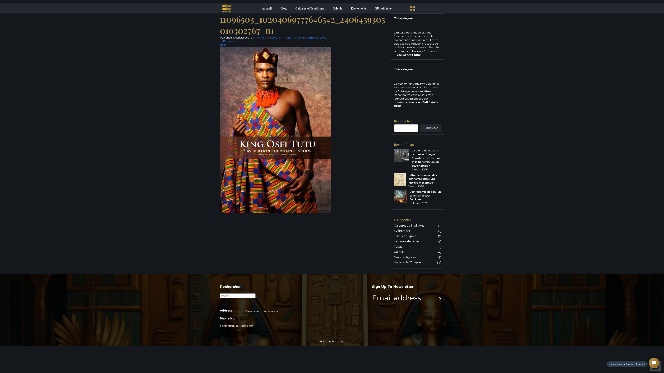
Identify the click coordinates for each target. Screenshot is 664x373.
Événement (402, 230)
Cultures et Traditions (309, 8)
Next (224, 44)
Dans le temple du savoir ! (262, 311)
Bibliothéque (383, 8)
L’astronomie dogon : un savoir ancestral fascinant (425, 195)
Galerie (337, 8)
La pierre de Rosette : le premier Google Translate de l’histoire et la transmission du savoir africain (426, 158)
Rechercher (403, 121)
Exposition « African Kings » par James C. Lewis (298, 37)
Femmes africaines (406, 241)
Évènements (359, 8)
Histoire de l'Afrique (407, 262)
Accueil (267, 8)
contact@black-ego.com (236, 325)
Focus (398, 246)
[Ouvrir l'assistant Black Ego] (654, 363)
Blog (283, 8)
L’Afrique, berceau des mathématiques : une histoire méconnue (422, 179)
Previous (227, 41)
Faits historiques (405, 236)
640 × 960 (260, 37)
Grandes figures (405, 257)
